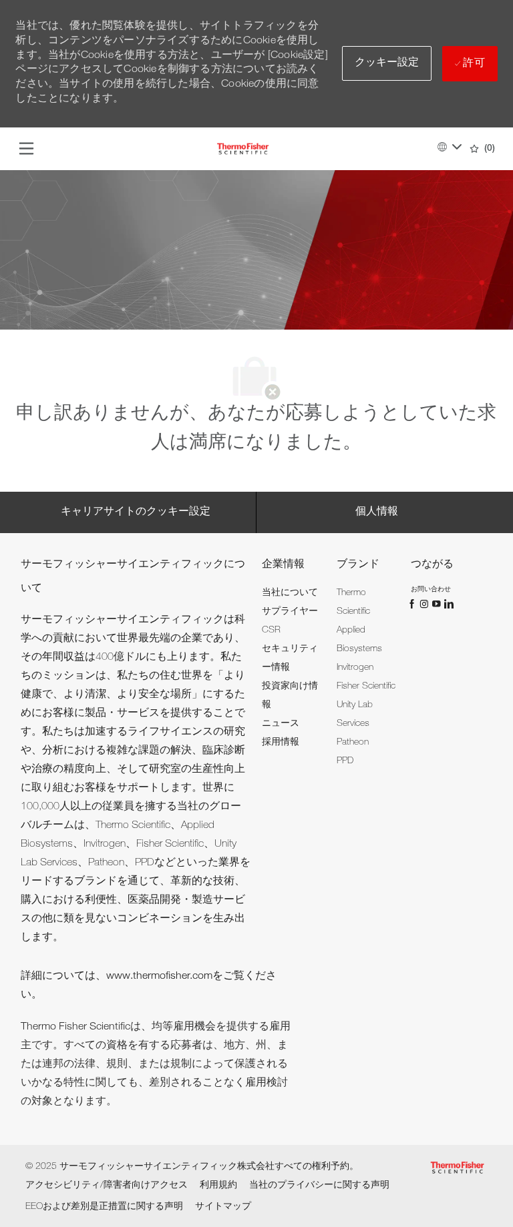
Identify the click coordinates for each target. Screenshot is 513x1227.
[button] (387, 63)
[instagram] (425, 603)
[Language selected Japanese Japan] (450, 146)
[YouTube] (438, 603)
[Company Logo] (243, 149)
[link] (290, 593)
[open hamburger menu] (26, 148)
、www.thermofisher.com (154, 976)
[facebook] (413, 603)
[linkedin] (448, 603)
